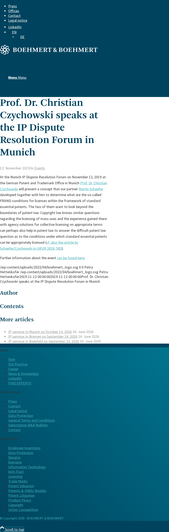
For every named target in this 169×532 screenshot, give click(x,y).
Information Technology (27, 467)
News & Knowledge (23, 373)
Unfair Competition (23, 509)
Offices (13, 10)
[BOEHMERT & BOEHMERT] (48, 53)
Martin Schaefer (91, 189)
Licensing (15, 476)
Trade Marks (18, 481)
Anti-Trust (16, 471)
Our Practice (17, 364)
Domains (15, 462)
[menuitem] (81, 6)
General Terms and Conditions (31, 420)
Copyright (15, 504)
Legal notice (17, 20)
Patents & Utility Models (27, 490)
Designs (14, 457)
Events (39, 168)
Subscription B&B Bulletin (28, 425)
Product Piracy (19, 500)
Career (13, 368)
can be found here (70, 257)
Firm (11, 359)
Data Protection (20, 415)
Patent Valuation (21, 486)
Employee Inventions (24, 448)
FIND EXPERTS (19, 383)
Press (12, 6)
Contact (14, 15)
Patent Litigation (21, 495)
